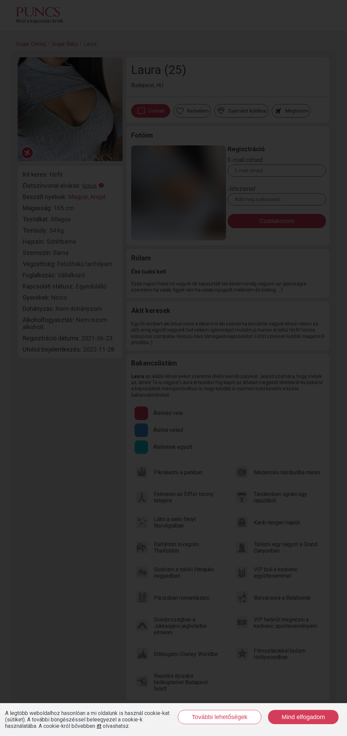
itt (99, 726)
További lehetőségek (219, 717)
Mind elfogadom (303, 717)
